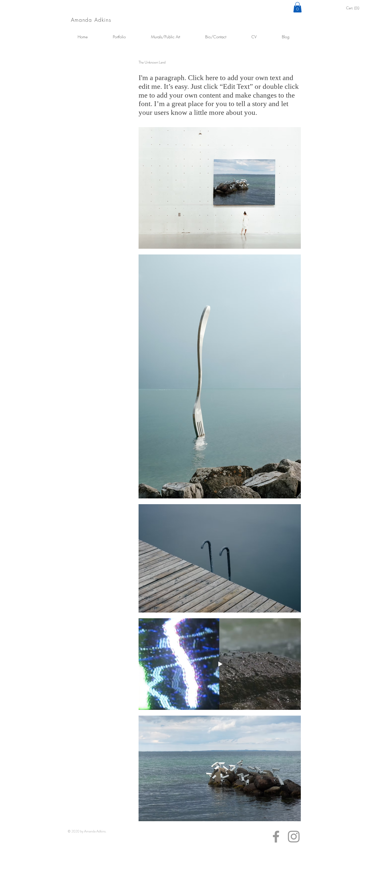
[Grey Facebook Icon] (276, 836)
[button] (354, 8)
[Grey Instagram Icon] (294, 836)
